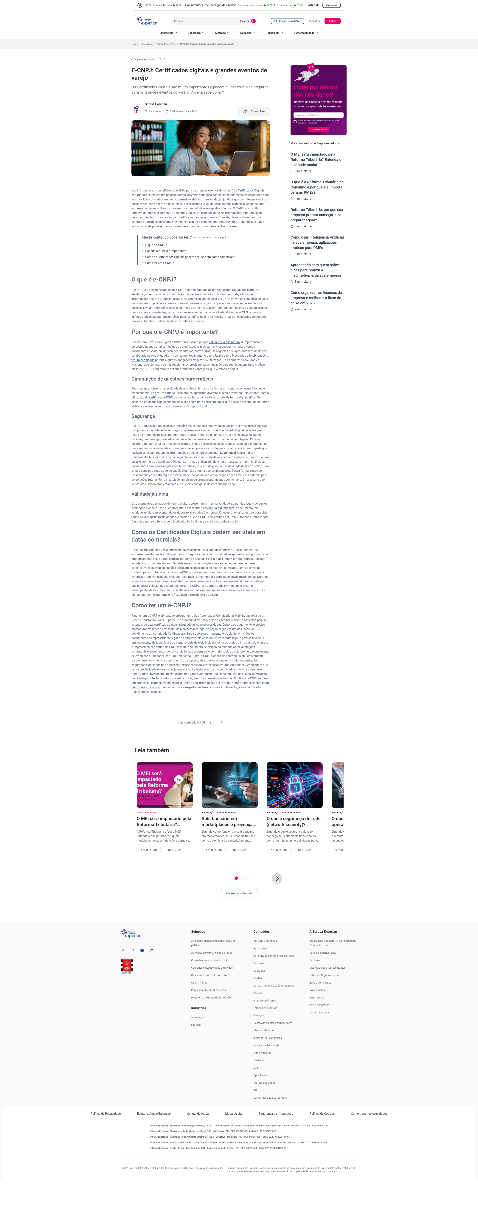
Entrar (332, 21)
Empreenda (166, 32)
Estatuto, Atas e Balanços (154, 1113)
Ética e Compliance (320, 982)
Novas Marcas (317, 990)
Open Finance (199, 982)
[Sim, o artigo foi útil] (212, 723)
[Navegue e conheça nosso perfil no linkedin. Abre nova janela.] (151, 951)
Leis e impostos (262, 1052)
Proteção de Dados (264, 1082)
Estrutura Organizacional (324, 975)
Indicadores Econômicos (267, 1037)
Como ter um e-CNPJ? (159, 263)
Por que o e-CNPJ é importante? (166, 251)
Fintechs (196, 1024)
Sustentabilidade (304, 32)
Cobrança (259, 970)
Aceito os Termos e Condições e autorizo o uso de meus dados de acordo (318, 122)
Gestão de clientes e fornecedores (272, 1022)
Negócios (246, 32)
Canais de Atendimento (322, 952)
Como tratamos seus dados (369, 1113)
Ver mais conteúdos (239, 893)
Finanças (258, 1015)
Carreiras (258, 963)
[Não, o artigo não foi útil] (221, 723)
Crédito (257, 978)
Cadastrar (314, 21)
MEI (255, 1067)
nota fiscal (204, 402)
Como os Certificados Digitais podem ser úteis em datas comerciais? (190, 257)
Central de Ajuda (198, 1113)
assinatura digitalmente (218, 508)
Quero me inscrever (318, 130)
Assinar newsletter (289, 21)
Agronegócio (198, 1017)
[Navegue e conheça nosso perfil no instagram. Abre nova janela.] (132, 951)
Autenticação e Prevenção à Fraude (211, 952)
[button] (277, 878)
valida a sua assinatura (224, 342)
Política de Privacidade (106, 1113)
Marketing (259, 1060)
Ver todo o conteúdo (265, 940)
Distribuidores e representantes (327, 967)
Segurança (194, 32)
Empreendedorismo (264, 1000)
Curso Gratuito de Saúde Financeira (273, 985)
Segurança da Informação (276, 1113)
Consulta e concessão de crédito (210, 960)
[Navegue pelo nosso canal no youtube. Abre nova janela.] (142, 951)
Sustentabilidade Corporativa (270, 1097)
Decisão (258, 993)
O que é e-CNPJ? (156, 245)
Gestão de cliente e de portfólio (209, 975)
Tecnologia (272, 32)
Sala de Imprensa (319, 1005)
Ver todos (331, 5)
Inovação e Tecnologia (266, 1045)
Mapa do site (233, 1113)
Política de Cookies (322, 1113)
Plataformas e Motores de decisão (211, 997)
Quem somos (317, 997)
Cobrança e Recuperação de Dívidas (212, 967)
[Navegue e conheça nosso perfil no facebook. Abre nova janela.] (123, 951)
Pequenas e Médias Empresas (208, 990)
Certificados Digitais (251, 190)
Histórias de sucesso (265, 1030)
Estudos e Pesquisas (265, 1008)
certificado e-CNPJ (161, 397)
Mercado (220, 32)
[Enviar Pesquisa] (253, 21)
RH (255, 1090)
